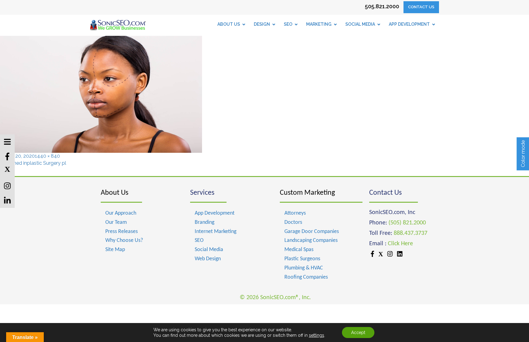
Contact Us (421, 7)
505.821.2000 (382, 6)
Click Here (400, 244)
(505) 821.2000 (407, 223)
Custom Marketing (307, 193)
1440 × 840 (47, 156)
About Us (114, 193)
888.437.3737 (410, 233)
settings (316, 335)
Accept (358, 332)
